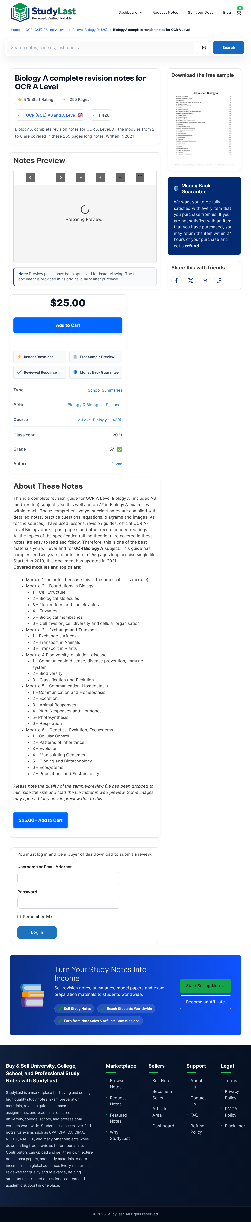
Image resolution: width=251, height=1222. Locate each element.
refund (192, 245)
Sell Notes (162, 1080)
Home (15, 30)
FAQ (194, 1115)
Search (228, 47)
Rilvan (116, 463)
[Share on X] (191, 281)
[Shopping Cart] (238, 12)
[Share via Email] (205, 281)
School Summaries (105, 390)
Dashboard (127, 12)
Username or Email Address (44, 866)
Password (27, 891)
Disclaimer (235, 1125)
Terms (231, 1080)
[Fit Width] (120, 177)
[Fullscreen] (140, 177)
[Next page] (60, 177)
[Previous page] (30, 177)
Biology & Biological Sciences (95, 404)
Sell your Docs (200, 12)
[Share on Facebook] (176, 281)
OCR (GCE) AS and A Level (46, 30)
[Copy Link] (219, 281)
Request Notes (165, 12)
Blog (227, 12)
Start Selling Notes (205, 985)
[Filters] (204, 47)
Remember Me (37, 916)
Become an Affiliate (205, 1001)
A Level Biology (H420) (89, 30)
